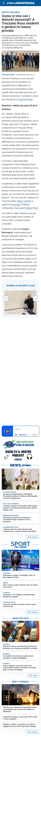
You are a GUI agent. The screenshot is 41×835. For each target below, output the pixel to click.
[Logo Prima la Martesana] (20, 3)
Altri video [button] (33, 675)
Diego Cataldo (24, 201)
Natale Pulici (32, 208)
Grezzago (16, 204)
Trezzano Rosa (25, 99)
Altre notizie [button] (32, 537)
